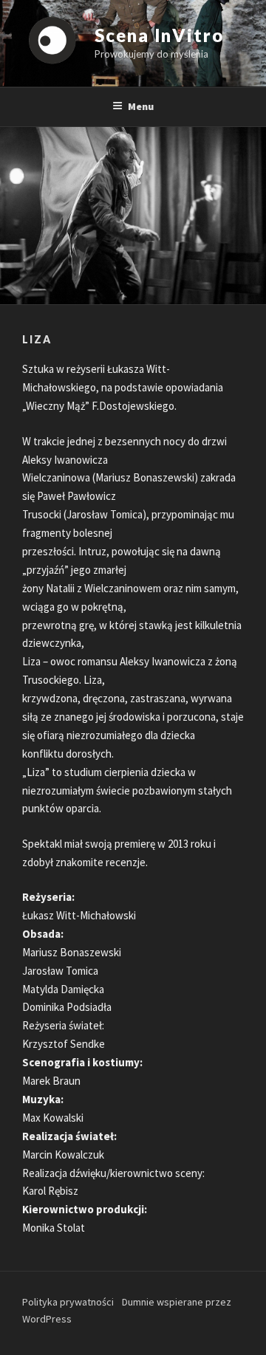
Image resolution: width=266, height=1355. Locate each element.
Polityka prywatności (68, 1301)
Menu (141, 106)
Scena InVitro (159, 35)
